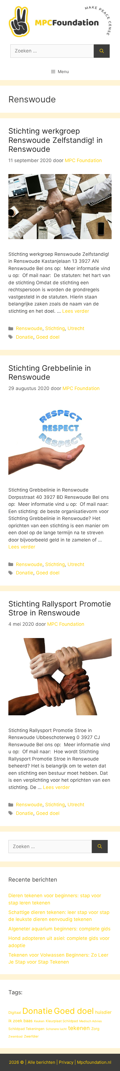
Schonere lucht (56, 1029)
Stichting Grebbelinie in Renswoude (49, 373)
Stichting (55, 328)
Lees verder (75, 311)
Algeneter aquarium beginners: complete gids (59, 929)
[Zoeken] (102, 51)
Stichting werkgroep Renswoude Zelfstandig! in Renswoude (55, 140)
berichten (45, 1062)
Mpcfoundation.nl (94, 1062)
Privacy (66, 1062)
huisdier (103, 1012)
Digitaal (14, 1012)
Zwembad (15, 1036)
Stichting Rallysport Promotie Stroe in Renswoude (59, 608)
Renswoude (29, 328)
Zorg (95, 1028)
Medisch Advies (90, 1021)
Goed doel (47, 337)
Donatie (24, 337)
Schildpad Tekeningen (26, 1029)
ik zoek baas (20, 1020)
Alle (32, 1062)
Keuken (39, 1021)
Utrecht (76, 328)
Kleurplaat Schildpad (62, 1021)
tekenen (79, 1028)
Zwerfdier (31, 1036)
